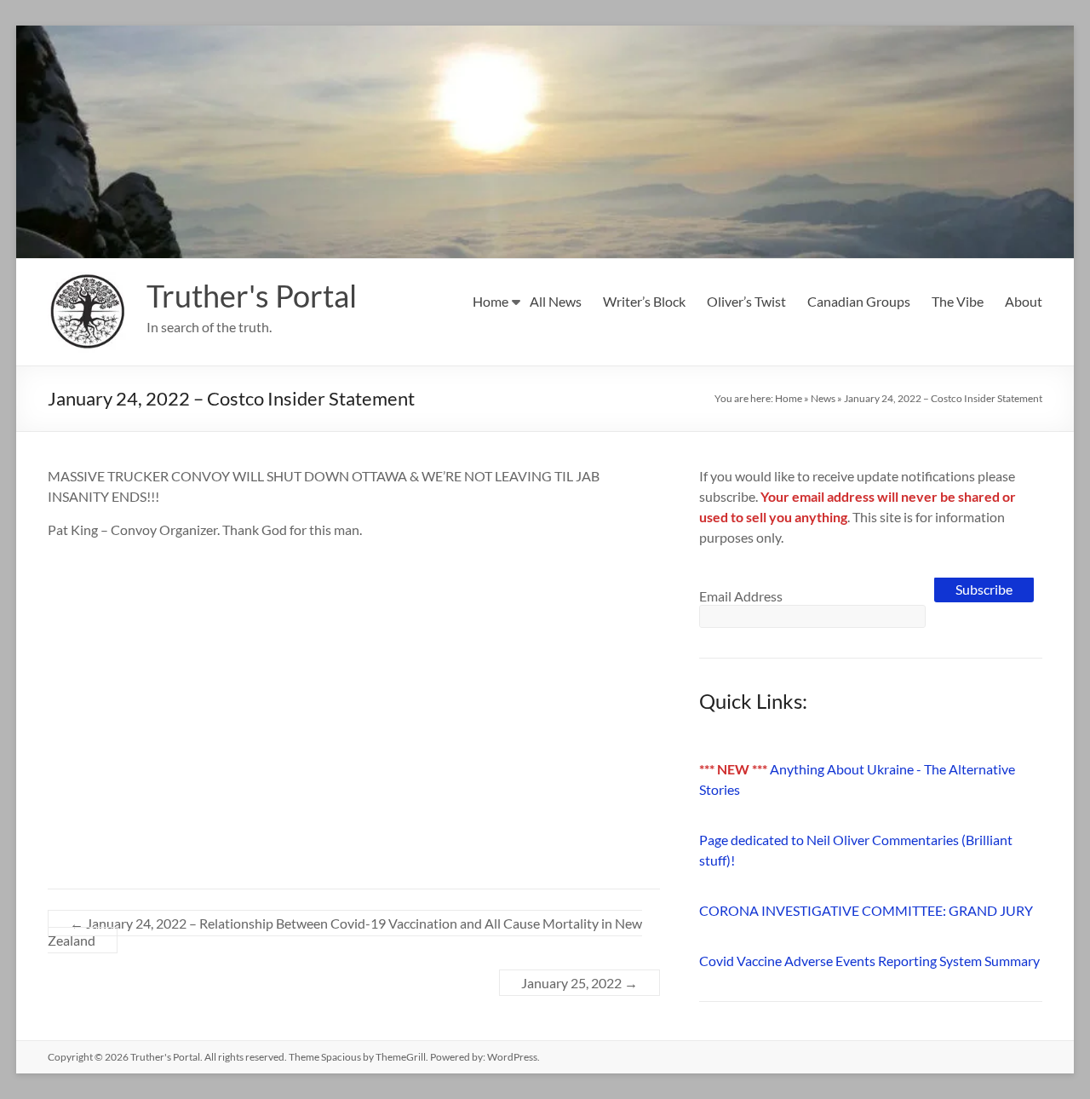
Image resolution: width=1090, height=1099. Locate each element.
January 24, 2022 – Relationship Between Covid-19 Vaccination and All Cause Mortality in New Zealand (345, 931)
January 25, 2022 (579, 983)
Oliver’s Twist (746, 301)
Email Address (741, 596)
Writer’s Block (644, 301)
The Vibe (958, 301)
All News (556, 301)
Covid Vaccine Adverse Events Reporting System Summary (869, 960)
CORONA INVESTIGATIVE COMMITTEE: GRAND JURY (866, 910)
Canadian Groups (858, 301)
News (823, 398)
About (1023, 301)
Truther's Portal (251, 295)
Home (490, 301)
